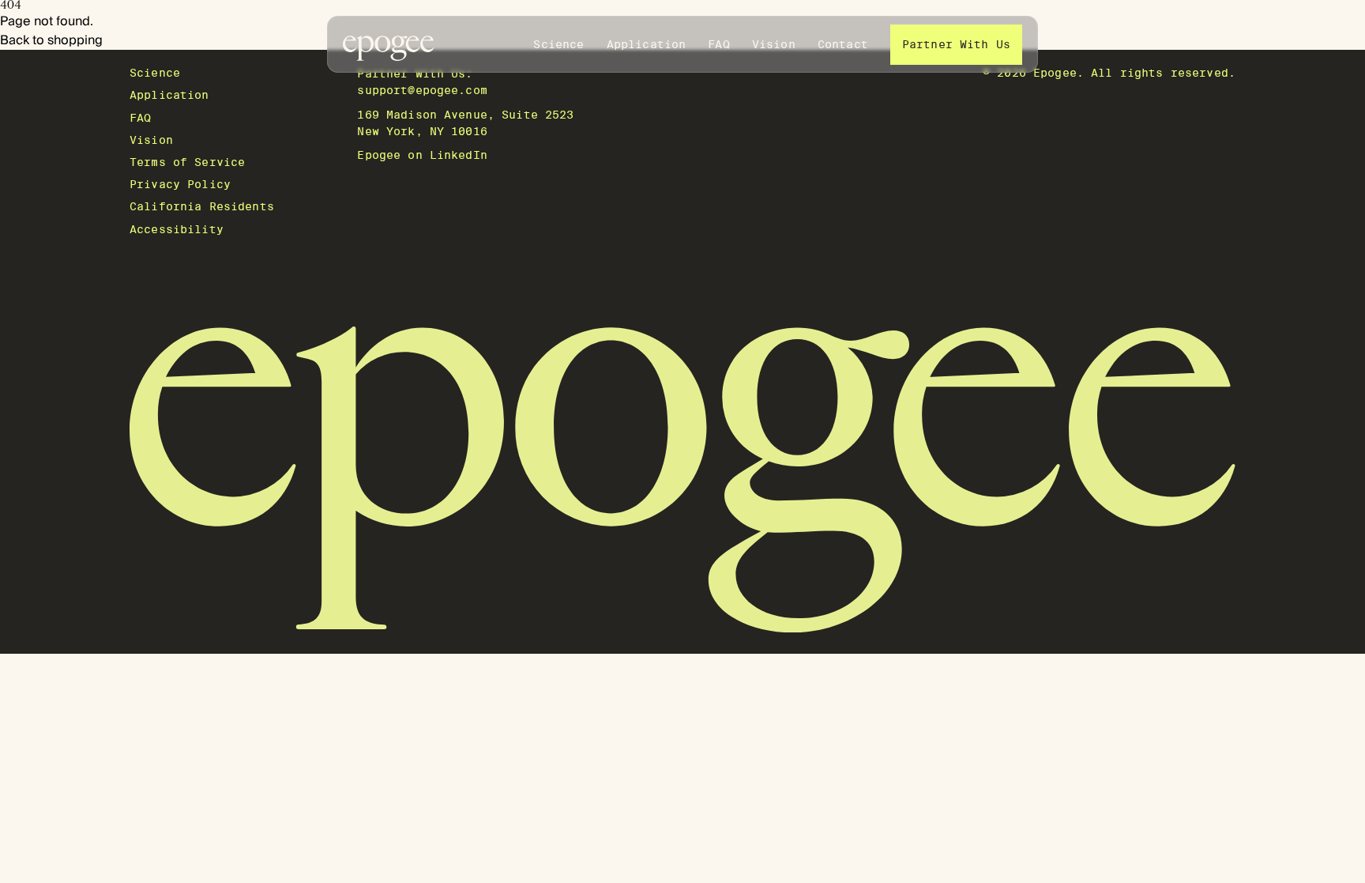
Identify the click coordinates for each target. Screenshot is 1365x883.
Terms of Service (187, 162)
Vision (773, 44)
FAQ (718, 44)
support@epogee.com (422, 90)
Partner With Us (956, 44)
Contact (843, 44)
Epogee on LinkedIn (422, 155)
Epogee (1055, 72)
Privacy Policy (180, 184)
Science (558, 44)
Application (646, 44)
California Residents (202, 206)
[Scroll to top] (682, 479)
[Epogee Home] (388, 44)
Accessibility (177, 229)
